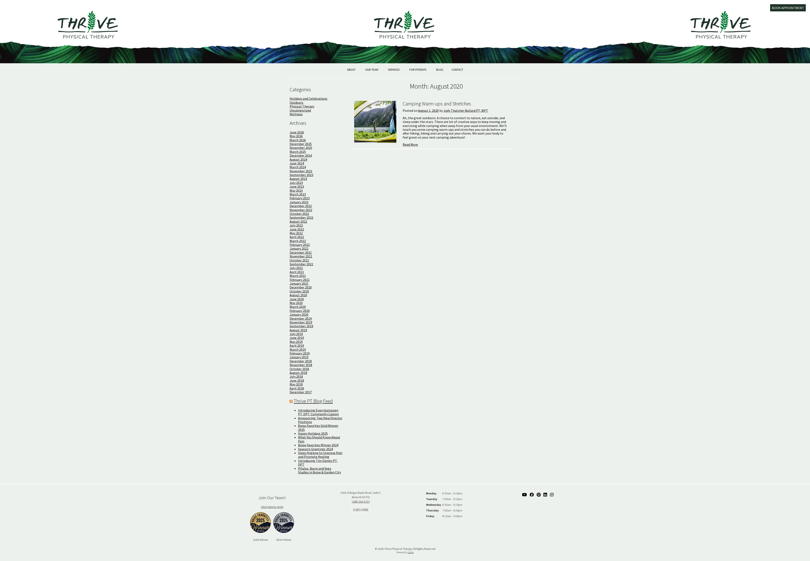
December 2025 (301, 144)
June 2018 (297, 380)
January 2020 (299, 314)
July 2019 (296, 334)
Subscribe (361, 510)
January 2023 (299, 202)
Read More (410, 144)
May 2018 (296, 384)
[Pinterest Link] (539, 494)
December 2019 (301, 318)
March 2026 (298, 140)
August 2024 (298, 159)
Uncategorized (300, 110)
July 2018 (296, 376)
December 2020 (301, 287)
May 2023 (296, 190)
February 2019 (300, 353)
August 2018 (298, 373)
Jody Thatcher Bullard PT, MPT (465, 110)
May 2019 (296, 342)
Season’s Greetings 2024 (315, 449)
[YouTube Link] (524, 494)
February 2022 (300, 245)
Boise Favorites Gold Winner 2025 (318, 427)
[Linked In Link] (545, 494)
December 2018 (301, 361)
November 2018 (301, 365)
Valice (411, 552)
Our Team (371, 69)
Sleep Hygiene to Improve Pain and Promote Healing (320, 455)
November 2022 (301, 210)
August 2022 (298, 221)
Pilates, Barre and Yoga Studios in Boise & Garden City (319, 470)
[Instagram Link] (552, 494)
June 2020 (297, 299)
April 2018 (297, 388)
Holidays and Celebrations (308, 98)
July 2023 (296, 183)
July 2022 (296, 225)
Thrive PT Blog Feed (313, 401)
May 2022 (296, 233)
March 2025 (298, 152)
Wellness (296, 114)
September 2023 (301, 175)
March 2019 (298, 349)
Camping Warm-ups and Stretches (437, 103)
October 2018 (299, 369)
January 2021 (299, 283)
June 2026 (297, 132)
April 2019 (297, 345)
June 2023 (297, 186)
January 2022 (299, 248)
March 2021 (298, 276)
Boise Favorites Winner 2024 (318, 445)
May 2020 (296, 303)
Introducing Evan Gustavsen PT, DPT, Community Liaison (318, 412)
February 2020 (300, 311)
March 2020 (298, 307)
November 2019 (301, 322)
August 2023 (298, 179)
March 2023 (298, 194)
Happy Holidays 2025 (313, 433)
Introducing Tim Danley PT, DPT (318, 463)
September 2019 (301, 326)
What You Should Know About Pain (319, 439)
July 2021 (296, 268)
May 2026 (296, 136)
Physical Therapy (302, 106)
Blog (439, 69)
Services (394, 69)
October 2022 (299, 214)
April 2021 (297, 272)
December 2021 (301, 252)
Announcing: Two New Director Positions (320, 420)
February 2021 (300, 280)
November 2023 (301, 171)
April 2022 (297, 237)
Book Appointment (788, 8)
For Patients (418, 69)
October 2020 (299, 291)
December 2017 (301, 392)
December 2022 (301, 206)
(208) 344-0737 (361, 501)
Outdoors (296, 102)
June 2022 (297, 229)
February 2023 (300, 198)
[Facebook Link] (532, 494)
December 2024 (301, 155)
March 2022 (298, 241)
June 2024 (297, 163)
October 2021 (299, 260)
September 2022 (301, 217)
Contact (457, 69)
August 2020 (298, 295)
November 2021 (301, 256)
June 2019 (297, 338)
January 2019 (299, 357)
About (351, 69)
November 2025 (301, 148)
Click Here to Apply (272, 507)
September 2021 (301, 264)
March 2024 (298, 167)
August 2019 (298, 330)
